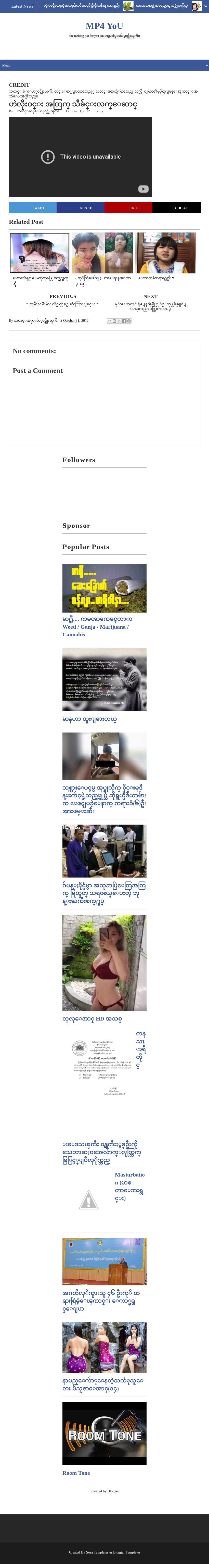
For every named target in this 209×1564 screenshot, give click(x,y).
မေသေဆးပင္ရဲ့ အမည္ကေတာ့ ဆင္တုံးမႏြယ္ (142, 5)
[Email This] (109, 321)
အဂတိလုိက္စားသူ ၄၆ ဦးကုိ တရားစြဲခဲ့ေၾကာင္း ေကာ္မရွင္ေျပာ (101, 1301)
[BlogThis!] (114, 321)
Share (86, 208)
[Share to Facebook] (124, 321)
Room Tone (76, 1473)
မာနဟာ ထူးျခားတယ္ (89, 719)
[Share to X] (119, 321)
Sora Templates (97, 1552)
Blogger (113, 1491)
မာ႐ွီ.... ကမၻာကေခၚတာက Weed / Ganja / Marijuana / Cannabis (97, 627)
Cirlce (182, 208)
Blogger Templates (126, 1552)
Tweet (38, 208)
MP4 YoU (104, 26)
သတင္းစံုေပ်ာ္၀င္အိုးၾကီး (38, 111)
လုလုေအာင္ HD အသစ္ (92, 1018)
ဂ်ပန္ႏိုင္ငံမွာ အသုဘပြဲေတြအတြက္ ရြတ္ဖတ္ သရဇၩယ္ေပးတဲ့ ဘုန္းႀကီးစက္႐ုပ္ (104, 893)
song (100, 111)
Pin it (133, 208)
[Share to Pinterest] (129, 321)
